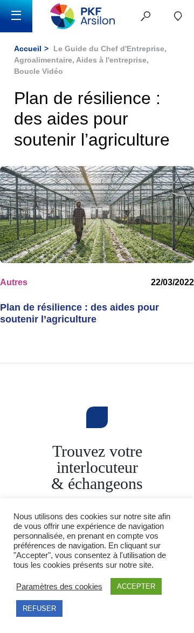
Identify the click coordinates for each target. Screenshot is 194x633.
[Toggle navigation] (16, 16)
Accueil (27, 48)
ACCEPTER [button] (136, 586)
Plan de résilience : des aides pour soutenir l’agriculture (79, 313)
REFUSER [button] (39, 608)
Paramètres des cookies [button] (59, 586)
